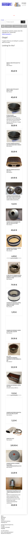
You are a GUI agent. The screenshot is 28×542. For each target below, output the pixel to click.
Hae (24, 21)
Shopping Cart (18, 26)
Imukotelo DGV (10, 438)
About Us (3, 518)
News (2, 516)
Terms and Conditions (5, 521)
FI (1, 20)
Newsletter (3, 517)
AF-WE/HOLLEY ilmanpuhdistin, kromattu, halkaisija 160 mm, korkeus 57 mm (14, 276)
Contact (2, 519)
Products (8, 26)
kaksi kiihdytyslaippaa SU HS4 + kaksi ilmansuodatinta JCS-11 (14, 492)
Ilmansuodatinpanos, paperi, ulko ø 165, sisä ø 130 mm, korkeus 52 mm (14, 304)
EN (3, 20)
